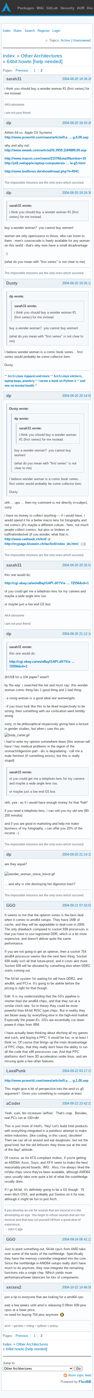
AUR (80, 8)
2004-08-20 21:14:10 (77, 854)
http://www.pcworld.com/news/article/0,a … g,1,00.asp (46, 1080)
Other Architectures (41, 55)
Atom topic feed (79, 1375)
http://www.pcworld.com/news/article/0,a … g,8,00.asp (46, 137)
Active (65, 40)
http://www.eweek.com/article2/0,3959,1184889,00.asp (45, 150)
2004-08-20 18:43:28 (77, 123)
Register (44, 31)
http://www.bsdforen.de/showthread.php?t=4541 (42, 171)
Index (7, 31)
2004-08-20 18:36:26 (77, 79)
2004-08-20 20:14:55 (77, 396)
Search (30, 31)
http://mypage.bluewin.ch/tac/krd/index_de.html (41, 544)
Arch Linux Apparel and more (29, 376)
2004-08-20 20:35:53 (77, 565)
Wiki (40, 8)
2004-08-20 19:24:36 (77, 193)
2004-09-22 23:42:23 (77, 1103)
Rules (18, 31)
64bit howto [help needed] (34, 61)
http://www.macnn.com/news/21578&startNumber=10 (45, 158)
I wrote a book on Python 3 (57, 381)
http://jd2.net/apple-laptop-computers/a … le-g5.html (45, 163)
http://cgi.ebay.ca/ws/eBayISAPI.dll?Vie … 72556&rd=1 (47, 583)
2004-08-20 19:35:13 (77, 283)
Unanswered (81, 40)
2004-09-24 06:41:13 (77, 1239)
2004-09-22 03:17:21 (77, 1071)
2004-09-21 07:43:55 (77, 905)
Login (56, 31)
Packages (26, 8)
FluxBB (85, 1382)
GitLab (52, 8)
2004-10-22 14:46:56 (77, 1287)
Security (67, 8)
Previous (22, 70)
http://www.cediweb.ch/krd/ (26, 539)
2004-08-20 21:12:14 (77, 634)
